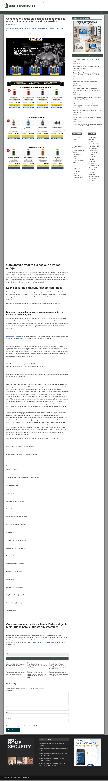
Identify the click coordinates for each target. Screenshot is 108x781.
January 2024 (93, 163)
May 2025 (92, 157)
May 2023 (92, 170)
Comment (9, 690)
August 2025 (93, 152)
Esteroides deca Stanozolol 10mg (41, 642)
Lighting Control (78, 169)
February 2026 (93, 139)
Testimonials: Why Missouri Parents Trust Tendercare (15, 673)
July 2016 (92, 181)
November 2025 (94, 146)
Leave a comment (13, 654)
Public (75, 173)
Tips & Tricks (77, 175)
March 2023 (92, 174)
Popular (80, 55)
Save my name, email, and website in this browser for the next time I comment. (28, 726)
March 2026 (92, 137)
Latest (74, 55)
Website (8, 718)
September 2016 (94, 176)
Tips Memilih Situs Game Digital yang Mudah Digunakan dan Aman (37, 665)
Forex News (77, 154)
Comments (87, 55)
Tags (94, 55)
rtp (0, 780)
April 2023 (92, 172)
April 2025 (92, 159)
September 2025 (94, 150)
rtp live (8, 770)
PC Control (76, 171)
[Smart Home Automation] (19, 3)
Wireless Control (78, 177)
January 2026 (93, 141)
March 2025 (92, 161)
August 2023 (93, 168)
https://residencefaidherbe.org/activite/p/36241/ (21, 364)
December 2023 (94, 165)
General (14, 24)
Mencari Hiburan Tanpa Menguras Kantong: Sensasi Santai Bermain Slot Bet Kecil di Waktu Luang (58, 666)
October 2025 (93, 148)
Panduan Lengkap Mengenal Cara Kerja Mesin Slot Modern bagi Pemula (58, 674)
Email (8, 712)
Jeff (9, 24)
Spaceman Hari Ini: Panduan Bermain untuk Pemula (15, 664)
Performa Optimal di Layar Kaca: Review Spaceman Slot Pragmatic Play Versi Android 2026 (36, 675)
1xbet (75, 139)
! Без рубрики (77, 137)
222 (74, 141)
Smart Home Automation (14, 777)
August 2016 (93, 178)
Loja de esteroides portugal (14, 336)
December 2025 (94, 144)
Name (8, 707)
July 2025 (92, 154)
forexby (75, 156)
